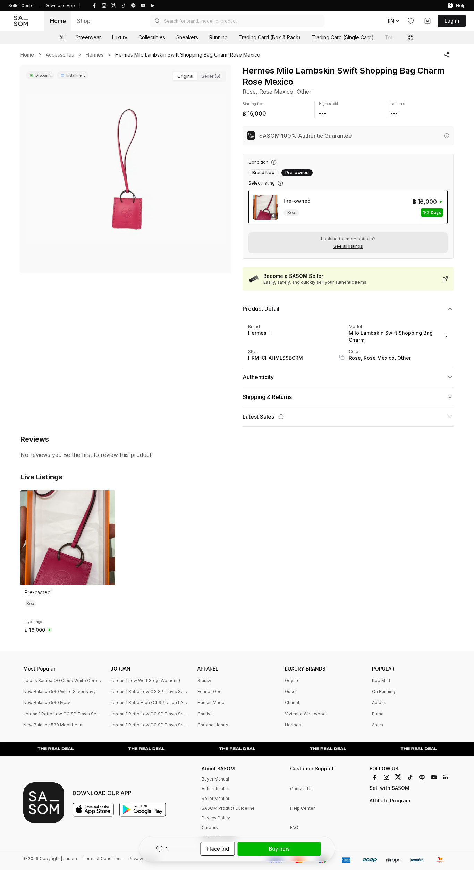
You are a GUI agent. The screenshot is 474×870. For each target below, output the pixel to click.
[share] (447, 55)
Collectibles (151, 37)
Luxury (119, 37)
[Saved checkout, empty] (427, 21)
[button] (237, 21)
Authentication (216, 788)
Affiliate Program (390, 800)
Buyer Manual (215, 779)
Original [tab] (185, 76)
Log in (452, 21)
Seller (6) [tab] (211, 76)
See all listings (348, 246)
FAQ (294, 827)
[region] (126, 169)
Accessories (60, 55)
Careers (210, 827)
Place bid (217, 849)
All (62, 37)
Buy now (279, 849)
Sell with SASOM (389, 788)
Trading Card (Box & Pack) (270, 37)
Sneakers (187, 37)
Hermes (94, 55)
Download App (60, 5)
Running (218, 37)
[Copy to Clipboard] (342, 357)
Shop (84, 20)
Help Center (302, 808)
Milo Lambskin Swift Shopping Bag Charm (391, 336)
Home (58, 20)
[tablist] (199, 76)
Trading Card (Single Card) (343, 37)
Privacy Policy (216, 817)
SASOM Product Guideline (228, 808)
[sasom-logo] (20, 21)
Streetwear (88, 37)
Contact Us (301, 788)
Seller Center (21, 5)
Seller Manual (215, 798)
